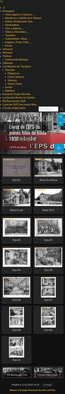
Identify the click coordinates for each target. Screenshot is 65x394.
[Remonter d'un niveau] (5, 126)
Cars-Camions (16, 77)
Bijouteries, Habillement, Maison (23, 18)
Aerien (8, 87)
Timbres (7, 56)
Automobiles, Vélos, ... (17, 38)
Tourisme (10, 35)
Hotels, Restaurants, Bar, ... (20, 21)
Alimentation (12, 25)
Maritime (10, 90)
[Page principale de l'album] (4, 7)
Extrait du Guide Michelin (17, 94)
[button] (4, 390)
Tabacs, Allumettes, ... (17, 32)
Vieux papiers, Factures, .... (20, 14)
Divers (8, 45)
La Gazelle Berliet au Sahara (19, 97)
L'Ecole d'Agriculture (14, 108)
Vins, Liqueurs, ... (14, 28)
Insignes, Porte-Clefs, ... (18, 42)
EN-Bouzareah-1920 (14, 101)
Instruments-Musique (16, 59)
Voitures (12, 80)
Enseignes (9, 11)
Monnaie (7, 52)
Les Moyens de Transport (17, 66)
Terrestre (10, 70)
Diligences (14, 73)
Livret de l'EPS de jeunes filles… (21, 104)
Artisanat (7, 49)
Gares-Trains (15, 83)
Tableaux (8, 63)
